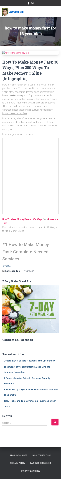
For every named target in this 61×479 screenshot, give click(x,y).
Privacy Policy (17, 463)
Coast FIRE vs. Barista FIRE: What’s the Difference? (29, 360)
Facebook (28, 3)
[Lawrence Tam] (14, 12)
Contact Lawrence (30, 471)
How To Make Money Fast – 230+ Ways (22, 219)
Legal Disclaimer (18, 455)
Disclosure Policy (42, 455)
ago (27, 271)
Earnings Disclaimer (40, 463)
